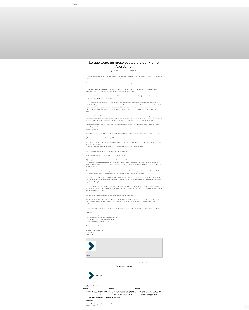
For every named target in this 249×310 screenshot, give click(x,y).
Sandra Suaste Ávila (89, 305)
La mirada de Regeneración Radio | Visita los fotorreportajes (103, 297)
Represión (112, 288)
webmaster (118, 70)
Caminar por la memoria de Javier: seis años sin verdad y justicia (98, 292)
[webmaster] (112, 71)
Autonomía (86, 288)
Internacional (123, 73)
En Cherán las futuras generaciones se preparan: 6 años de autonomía (104, 303)
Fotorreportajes (89, 300)
